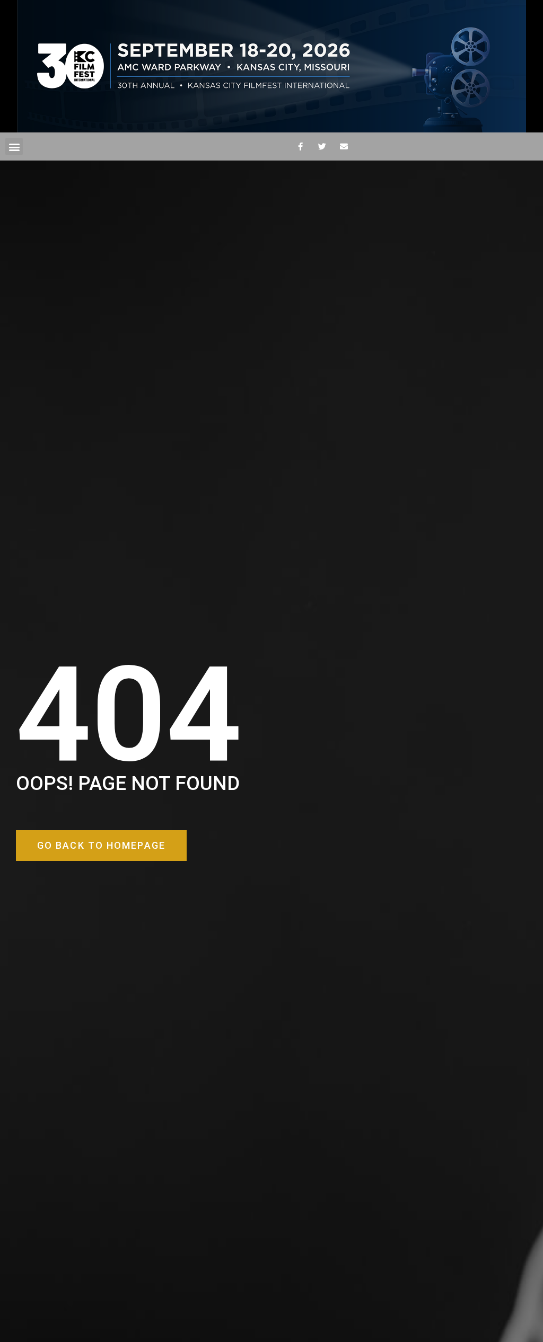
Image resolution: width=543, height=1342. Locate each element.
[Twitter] (322, 147)
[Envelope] (344, 147)
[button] (14, 146)
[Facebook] (300, 147)
